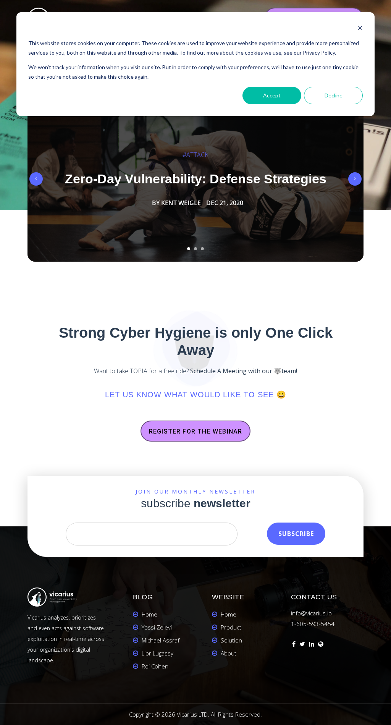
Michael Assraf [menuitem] (160, 640)
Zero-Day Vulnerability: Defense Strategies (195, 179)
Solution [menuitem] (231, 640)
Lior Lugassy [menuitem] (157, 653)
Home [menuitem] (149, 614)
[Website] (320, 645)
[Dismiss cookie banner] (360, 29)
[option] (195, 179)
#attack (195, 155)
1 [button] (188, 248)
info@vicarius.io (311, 613)
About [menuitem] (228, 653)
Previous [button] (36, 179)
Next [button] (355, 179)
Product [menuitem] (231, 627)
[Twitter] (302, 645)
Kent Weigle (181, 203)
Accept (272, 95)
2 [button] (195, 248)
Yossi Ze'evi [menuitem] (157, 627)
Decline (334, 95)
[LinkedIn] (311, 645)
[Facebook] (294, 645)
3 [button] (202, 248)
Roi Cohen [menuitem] (155, 666)
